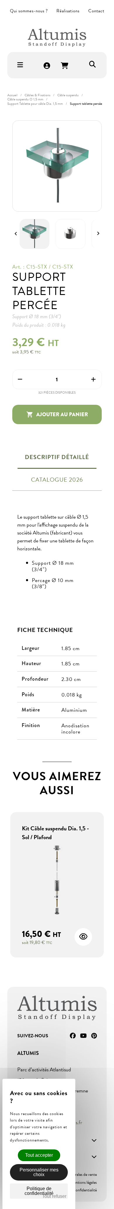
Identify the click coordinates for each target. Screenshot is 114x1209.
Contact (96, 11)
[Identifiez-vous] (47, 66)
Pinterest (94, 1036)
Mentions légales (83, 1182)
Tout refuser (54, 1196)
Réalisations (68, 11)
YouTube (83, 1036)
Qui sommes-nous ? (29, 11)
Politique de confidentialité (75, 1190)
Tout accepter (39, 1155)
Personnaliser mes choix (39, 1172)
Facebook (73, 1036)
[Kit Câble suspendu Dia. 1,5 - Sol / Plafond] (57, 880)
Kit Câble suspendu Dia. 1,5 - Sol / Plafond (55, 833)
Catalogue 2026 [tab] (57, 479)
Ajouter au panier (57, 414)
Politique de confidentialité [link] (39, 1191)
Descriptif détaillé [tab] (57, 457)
